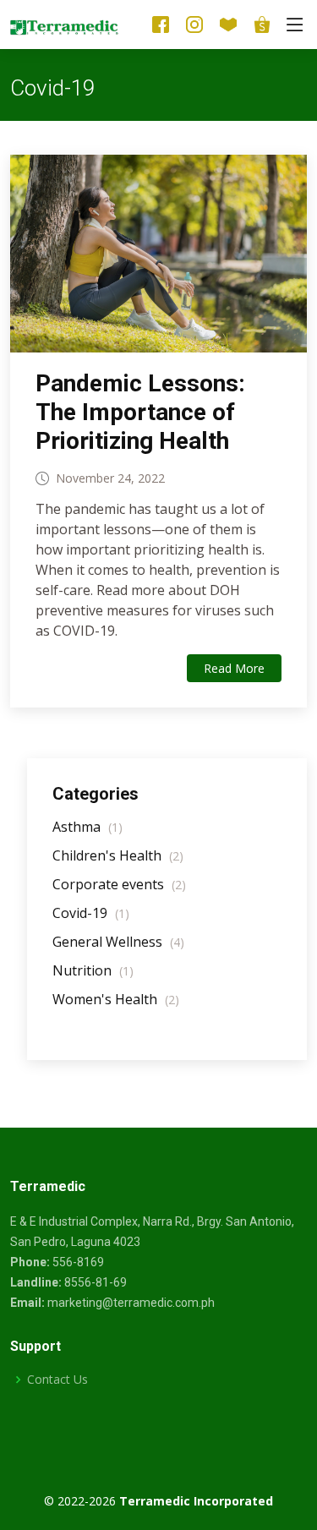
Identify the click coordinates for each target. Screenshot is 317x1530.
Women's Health (115, 999)
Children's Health (117, 855)
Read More (234, 668)
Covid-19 (90, 913)
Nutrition (93, 970)
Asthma (87, 826)
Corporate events (119, 884)
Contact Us (57, 1379)
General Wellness (118, 941)
